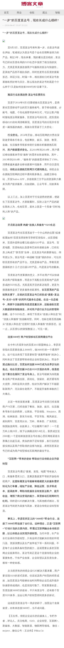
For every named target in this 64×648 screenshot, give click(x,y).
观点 (44, 12)
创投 (32, 12)
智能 (57, 12)
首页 (6, 12)
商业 (19, 12)
